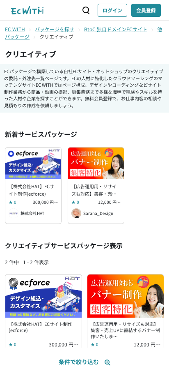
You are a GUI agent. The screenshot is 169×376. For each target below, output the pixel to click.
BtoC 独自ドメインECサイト (115, 28)
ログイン (112, 10)
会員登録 (146, 10)
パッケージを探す (54, 28)
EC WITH (15, 28)
